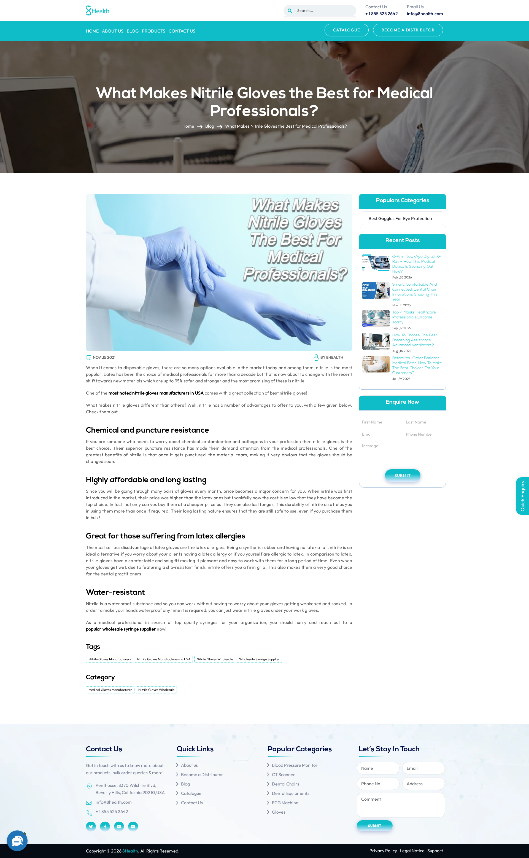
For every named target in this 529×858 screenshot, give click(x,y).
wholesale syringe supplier (259, 659)
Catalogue (346, 30)
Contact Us (182, 31)
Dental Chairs (285, 784)
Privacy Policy (383, 850)
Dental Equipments (290, 793)
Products (153, 31)
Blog (133, 31)
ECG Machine (285, 802)
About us (112, 31)
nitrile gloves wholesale (215, 659)
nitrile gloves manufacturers (109, 659)
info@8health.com (114, 802)
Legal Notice (412, 850)
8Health (130, 851)
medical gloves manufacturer (110, 690)
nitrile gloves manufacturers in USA (163, 659)
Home (92, 31)
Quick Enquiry (522, 496)
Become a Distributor (408, 30)
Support (435, 850)
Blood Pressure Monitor (295, 765)
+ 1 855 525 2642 (112, 811)
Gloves (278, 812)
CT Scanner (283, 774)
